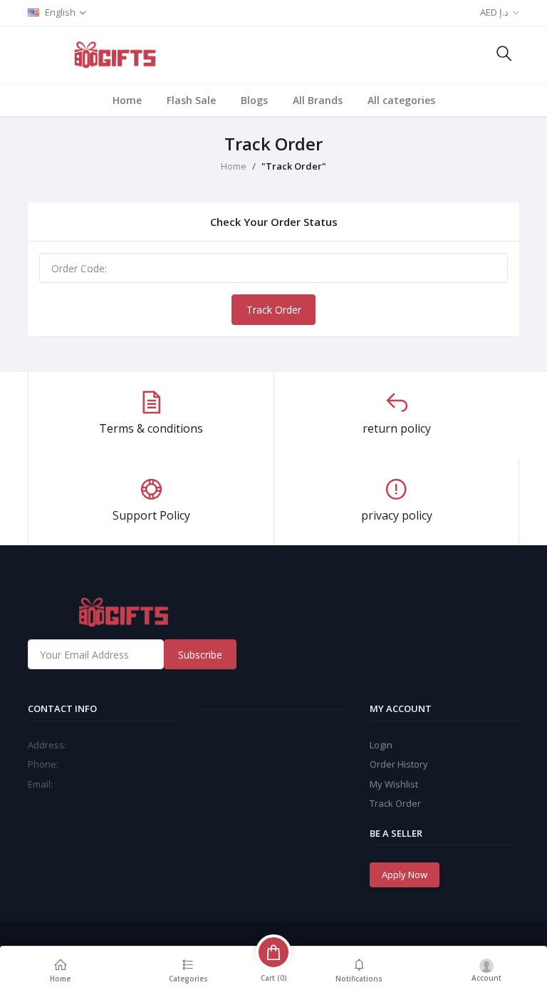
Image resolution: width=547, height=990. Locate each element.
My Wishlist (394, 784)
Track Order (273, 309)
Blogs (254, 100)
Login (381, 744)
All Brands (318, 100)
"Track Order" (293, 166)
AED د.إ (494, 12)
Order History (399, 764)
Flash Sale (191, 100)
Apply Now (404, 874)
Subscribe (200, 654)
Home (127, 100)
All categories (401, 100)
